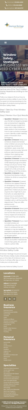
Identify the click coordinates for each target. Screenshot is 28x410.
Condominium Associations (11, 377)
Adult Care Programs (9, 391)
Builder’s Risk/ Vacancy (10, 328)
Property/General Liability (10, 312)
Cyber (5, 317)
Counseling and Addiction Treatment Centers (11, 395)
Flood (5, 326)
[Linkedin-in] (10, 299)
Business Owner (8, 310)
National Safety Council (14, 266)
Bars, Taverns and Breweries (11, 389)
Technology (7, 387)
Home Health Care (9, 370)
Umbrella (6, 315)
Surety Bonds (7, 324)
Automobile (7, 314)
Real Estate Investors (9, 386)
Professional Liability (9, 323)
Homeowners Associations (11, 378)
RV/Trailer (6, 353)
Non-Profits (7, 372)
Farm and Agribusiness (10, 380)
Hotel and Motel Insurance (11, 368)
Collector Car (7, 351)
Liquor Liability (8, 330)
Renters (6, 347)
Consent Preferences (17, 407)
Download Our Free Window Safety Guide (11, 249)
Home (5, 344)
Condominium (8, 346)
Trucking (6, 331)
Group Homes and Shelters (11, 382)
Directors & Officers (9, 319)
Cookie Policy (12, 406)
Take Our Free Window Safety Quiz (13, 111)
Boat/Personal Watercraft (11, 354)
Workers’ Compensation (10, 321)
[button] (5, 42)
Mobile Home (7, 360)
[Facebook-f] (5, 299)
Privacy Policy (4, 406)
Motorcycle (7, 356)
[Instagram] (14, 299)
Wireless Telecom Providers (11, 384)
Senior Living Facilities (10, 393)
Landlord (6, 349)
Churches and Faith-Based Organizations (11, 374)
